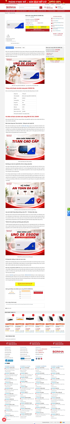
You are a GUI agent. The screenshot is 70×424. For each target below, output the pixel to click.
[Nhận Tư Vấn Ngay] (68, 209)
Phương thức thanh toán (9, 357)
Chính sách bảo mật (23, 354)
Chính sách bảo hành (23, 349)
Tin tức (52, 4)
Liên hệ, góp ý (7, 356)
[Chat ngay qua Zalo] (68, 214)
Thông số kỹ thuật (18, 47)
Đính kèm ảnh (9, 308)
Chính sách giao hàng (23, 350)
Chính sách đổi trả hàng (24, 352)
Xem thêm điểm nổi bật (14, 43)
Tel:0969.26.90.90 (7, 371)
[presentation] (6, 324)
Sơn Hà (11, 275)
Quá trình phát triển (8, 352)
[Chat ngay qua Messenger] (68, 212)
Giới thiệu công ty (8, 349)
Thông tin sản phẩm (9, 47)
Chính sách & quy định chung (25, 356)
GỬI (32, 360)
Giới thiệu (63, 4)
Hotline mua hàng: (41, 349)
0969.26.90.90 (28, 275)
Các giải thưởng (7, 354)
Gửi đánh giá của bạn (38, 292)
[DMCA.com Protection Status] (12, 363)
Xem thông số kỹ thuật (8, 36)
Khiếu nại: (40, 352)
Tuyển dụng (58, 4)
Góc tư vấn (47, 4)
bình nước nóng (25, 125)
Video (24, 47)
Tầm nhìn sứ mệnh (8, 350)
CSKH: (39, 350)
